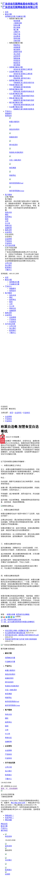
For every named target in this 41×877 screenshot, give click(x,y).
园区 (11, 297)
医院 (11, 302)
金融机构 (12, 310)
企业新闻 (12, 317)
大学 (11, 304)
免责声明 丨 (9, 818)
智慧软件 (12, 291)
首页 (6, 277)
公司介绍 (12, 326)
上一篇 (11, 619)
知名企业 (12, 295)
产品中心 (8, 286)
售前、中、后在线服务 (9, 788)
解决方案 (8, 280)
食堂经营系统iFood (12, 701)
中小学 (11, 306)
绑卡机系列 (9, 682)
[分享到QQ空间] (2, 617)
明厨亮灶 (8, 698)
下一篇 (17, 622)
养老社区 (12, 308)
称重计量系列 (10, 670)
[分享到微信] (11, 617)
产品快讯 (12, 319)
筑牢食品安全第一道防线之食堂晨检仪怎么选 (22, 635)
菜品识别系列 (10, 674)
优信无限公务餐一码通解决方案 (17, 630)
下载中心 (12, 333)
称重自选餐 (11, 614)
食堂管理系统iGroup (12, 705)
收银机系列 (9, 678)
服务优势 (8, 313)
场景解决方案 (10, 16)
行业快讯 (12, 322)
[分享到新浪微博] (4, 617)
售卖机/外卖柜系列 (12, 686)
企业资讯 (8, 315)
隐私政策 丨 (9, 815)
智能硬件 (12, 288)
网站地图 (8, 820)
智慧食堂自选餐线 (22, 614)
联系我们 (12, 330)
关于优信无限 (10, 324)
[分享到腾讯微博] (6, 617)
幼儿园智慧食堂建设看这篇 (15, 633)
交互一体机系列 (11, 690)
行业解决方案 (21, 16)
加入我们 (12, 328)
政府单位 (12, 299)
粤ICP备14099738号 (18, 803)
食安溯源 (8, 694)
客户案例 (8, 293)
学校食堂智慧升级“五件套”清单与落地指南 (21, 639)
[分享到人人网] (9, 617)
